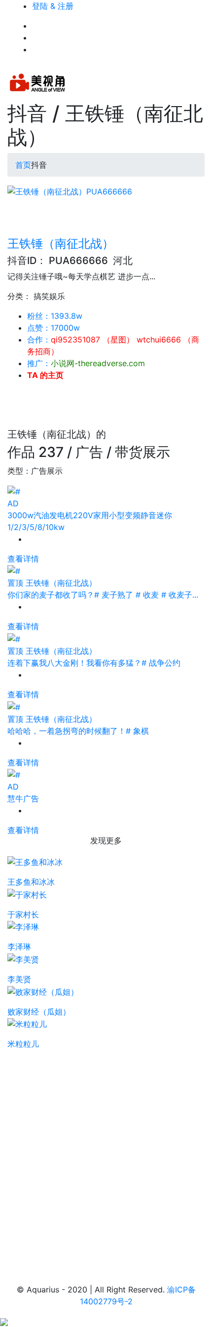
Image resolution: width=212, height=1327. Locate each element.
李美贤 (19, 979)
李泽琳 (19, 946)
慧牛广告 (23, 798)
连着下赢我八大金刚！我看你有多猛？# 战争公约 (93, 663)
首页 (23, 165)
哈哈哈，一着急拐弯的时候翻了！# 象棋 (78, 731)
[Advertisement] (106, 1156)
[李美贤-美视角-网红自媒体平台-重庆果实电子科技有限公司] (23, 958)
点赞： (53, 328)
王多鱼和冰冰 (31, 882)
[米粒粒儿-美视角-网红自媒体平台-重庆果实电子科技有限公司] (27, 1023)
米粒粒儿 (23, 1044)
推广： (86, 363)
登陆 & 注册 (52, 6)
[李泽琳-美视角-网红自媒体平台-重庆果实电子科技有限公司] (23, 926)
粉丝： (54, 316)
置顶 (15, 583)
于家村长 (23, 914)
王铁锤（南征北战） (60, 243)
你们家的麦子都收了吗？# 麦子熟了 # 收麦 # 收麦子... (102, 595)
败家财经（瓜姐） (39, 1012)
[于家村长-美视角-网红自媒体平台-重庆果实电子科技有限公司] (27, 894)
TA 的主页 (45, 375)
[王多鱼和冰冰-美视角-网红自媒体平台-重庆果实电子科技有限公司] (35, 861)
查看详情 (23, 559)
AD (13, 503)
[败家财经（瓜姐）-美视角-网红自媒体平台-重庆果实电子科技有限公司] (42, 991)
